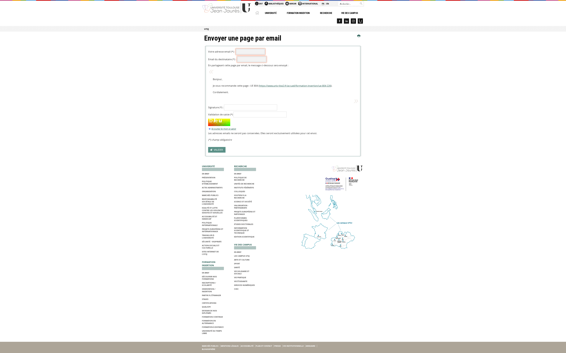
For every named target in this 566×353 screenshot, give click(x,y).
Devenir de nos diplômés (209, 311)
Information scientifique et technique (241, 230)
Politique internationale (210, 224)
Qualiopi (206, 307)
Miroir (292, 3)
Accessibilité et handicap (209, 217)
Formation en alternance (209, 322)
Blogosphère (208, 349)
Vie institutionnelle (293, 346)
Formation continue (212, 317)
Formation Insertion (298, 13)
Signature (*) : (215, 107)
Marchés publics (210, 195)
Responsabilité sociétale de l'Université (209, 201)
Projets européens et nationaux (244, 212)
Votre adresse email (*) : (221, 51)
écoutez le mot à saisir (224, 128)
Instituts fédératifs (244, 187)
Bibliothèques (276, 3)
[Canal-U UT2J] (360, 21)
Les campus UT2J (242, 256)
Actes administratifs (212, 187)
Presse (277, 346)
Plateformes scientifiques (240, 219)
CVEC (236, 289)
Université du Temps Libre (212, 332)
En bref (205, 174)
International (310, 3)
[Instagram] (353, 21)
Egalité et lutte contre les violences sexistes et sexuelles (212, 210)
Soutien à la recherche (240, 196)
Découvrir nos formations (209, 277)
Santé (237, 267)
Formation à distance (213, 327)
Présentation (208, 177)
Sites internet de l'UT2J (210, 252)
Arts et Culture (242, 260)
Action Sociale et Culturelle (210, 246)
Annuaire (310, 346)
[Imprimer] (358, 36)
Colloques (239, 191)
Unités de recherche (244, 184)
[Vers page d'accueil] (226, 8)
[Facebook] (339, 21)
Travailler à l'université (208, 236)
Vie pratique (240, 277)
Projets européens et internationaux (212, 230)
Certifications (209, 303)
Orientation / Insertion (208, 290)
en (327, 3)
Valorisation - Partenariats (241, 206)
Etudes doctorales (243, 224)
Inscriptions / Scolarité (209, 284)
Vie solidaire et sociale (241, 272)
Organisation (209, 191)
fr (323, 3)
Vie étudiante (240, 281)
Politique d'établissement (210, 182)
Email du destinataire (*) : (222, 59)
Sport (237, 263)
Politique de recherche (240, 178)
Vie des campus (349, 13)
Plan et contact (264, 346)
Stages (205, 299)
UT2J (206, 29)
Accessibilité (247, 346)
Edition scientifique (244, 237)
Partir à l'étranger (211, 295)
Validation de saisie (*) (220, 114)
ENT (261, 3)
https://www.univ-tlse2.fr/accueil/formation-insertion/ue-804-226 (295, 85)
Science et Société (243, 201)
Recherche (326, 13)
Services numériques (244, 285)
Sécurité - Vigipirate (212, 241)
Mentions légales (230, 346)
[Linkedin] (346, 21)
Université (271, 13)
